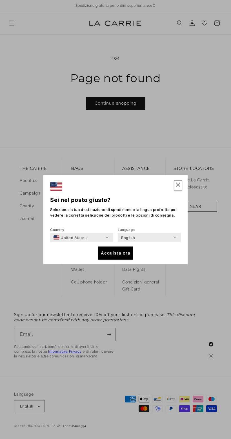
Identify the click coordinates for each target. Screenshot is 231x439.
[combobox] (70, 237)
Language (126, 229)
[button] (178, 186)
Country (57, 229)
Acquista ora (115, 253)
